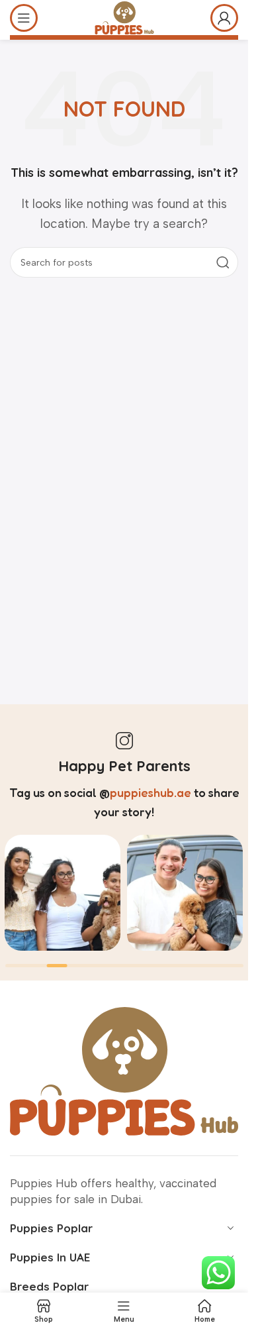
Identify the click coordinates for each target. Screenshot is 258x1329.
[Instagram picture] (62, 893)
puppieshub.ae (150, 792)
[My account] (224, 18)
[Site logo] (124, 16)
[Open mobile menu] (23, 18)
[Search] (223, 262)
